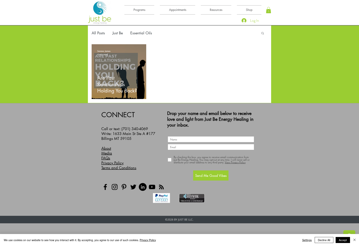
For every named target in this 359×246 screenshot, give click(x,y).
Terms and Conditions (118, 167)
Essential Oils (141, 33)
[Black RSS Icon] (161, 187)
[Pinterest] (124, 187)
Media (106, 153)
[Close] (354, 240)
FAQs (105, 158)
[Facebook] (105, 187)
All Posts (98, 33)
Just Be (117, 33)
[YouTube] (152, 187)
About (106, 148)
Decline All (324, 240)
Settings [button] (307, 240)
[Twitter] (133, 187)
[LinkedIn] (143, 187)
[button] (268, 10)
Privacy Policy (112, 162)
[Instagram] (115, 187)
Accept (343, 240)
